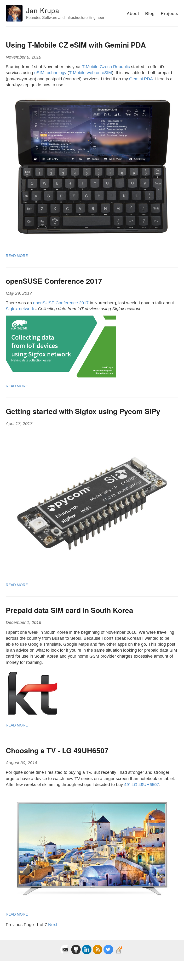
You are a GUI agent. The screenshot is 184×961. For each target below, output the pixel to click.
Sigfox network (20, 308)
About (133, 13)
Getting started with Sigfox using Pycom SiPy (83, 411)
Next (52, 924)
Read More (17, 256)
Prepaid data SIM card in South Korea (69, 610)
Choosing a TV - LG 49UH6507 (57, 750)
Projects (169, 13)
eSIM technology (50, 72)
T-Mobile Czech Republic (106, 66)
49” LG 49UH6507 (141, 784)
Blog (150, 13)
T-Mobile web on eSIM (90, 72)
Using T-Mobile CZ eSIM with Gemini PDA (76, 44)
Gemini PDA (141, 78)
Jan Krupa (42, 10)
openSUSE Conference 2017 (54, 281)
